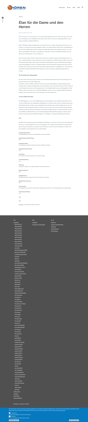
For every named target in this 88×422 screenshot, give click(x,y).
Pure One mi (17, 323)
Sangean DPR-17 (18, 355)
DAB (20, 197)
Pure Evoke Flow (18, 310)
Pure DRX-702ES (18, 301)
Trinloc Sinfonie (18, 387)
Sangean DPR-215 (19, 357)
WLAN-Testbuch (54, 231)
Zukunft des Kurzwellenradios (38, 224)
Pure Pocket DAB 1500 (20, 325)
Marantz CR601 (18, 275)
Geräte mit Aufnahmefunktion (57, 224)
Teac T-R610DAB (18, 370)
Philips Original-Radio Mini (20, 293)
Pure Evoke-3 (17, 312)
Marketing (13, 416)
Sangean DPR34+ (19, 359)
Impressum (22, 403)
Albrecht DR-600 (18, 237)
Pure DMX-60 (17, 299)
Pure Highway (18, 314)
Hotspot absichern (55, 228)
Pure (20, 200)
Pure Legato (17, 316)
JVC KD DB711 (18, 269)
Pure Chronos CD (18, 295)
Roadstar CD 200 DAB (19, 342)
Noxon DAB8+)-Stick (19, 288)
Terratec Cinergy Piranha (20, 374)
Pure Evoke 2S (18, 305)
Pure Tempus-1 (18, 329)
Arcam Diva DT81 (18, 243)
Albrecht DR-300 (18, 226)
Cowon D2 (17, 256)
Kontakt (27, 403)
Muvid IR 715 (17, 280)
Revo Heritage (18, 340)
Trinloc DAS (17, 378)
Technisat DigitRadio (19, 372)
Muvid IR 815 (17, 282)
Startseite (21, 16)
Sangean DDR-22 (18, 350)
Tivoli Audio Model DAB (20, 376)
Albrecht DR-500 (18, 235)
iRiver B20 (17, 389)
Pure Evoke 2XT (18, 308)
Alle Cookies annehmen (74, 420)
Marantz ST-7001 (18, 278)
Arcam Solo (17, 248)
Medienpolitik (16, 396)
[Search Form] (82, 7)
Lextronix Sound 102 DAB (20, 273)
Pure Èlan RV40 (18, 333)
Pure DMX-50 (17, 297)
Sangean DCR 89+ (19, 344)
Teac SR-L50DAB (18, 368)
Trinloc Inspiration (18, 380)
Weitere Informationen (61, 410)
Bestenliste (53, 222)
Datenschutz (16, 403)
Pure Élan (17, 335)
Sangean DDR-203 (19, 348)
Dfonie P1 (17, 258)
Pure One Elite (18, 320)
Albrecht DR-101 (18, 224)
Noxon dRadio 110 (19, 290)
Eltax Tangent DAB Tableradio (21, 263)
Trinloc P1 (17, 385)
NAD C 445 (17, 286)
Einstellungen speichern (13, 420)
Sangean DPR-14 (18, 353)
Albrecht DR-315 (18, 230)
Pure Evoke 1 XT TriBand (20, 303)
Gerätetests (16, 222)
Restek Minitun (18, 338)
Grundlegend (14, 412)
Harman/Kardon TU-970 (20, 267)
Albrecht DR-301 (18, 228)
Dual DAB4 (17, 260)
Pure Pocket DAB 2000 (20, 327)
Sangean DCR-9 (18, 346)
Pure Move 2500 (18, 318)
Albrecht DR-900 (18, 241)
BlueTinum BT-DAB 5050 (20, 252)
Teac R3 (16, 365)
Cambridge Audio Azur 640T (21, 254)
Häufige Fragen (17, 391)
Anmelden (21, 204)
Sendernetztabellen (18, 398)
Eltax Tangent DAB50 (19, 265)
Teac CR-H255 (18, 363)
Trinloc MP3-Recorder (19, 383)
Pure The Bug (18, 331)
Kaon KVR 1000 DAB (19, 271)
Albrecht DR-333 (18, 232)
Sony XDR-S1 (18, 361)
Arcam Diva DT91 (18, 245)
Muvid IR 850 (17, 284)
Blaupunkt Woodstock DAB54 (21, 250)
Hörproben (16, 393)
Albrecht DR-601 (18, 239)
